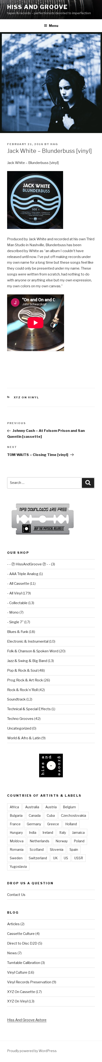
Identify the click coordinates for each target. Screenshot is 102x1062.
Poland (79, 841)
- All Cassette (18, 583)
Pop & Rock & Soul (22, 670)
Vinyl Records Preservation (29, 982)
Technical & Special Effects (29, 709)
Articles (13, 924)
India (32, 832)
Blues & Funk (17, 632)
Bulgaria (16, 815)
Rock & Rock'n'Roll (22, 690)
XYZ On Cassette (21, 992)
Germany (34, 824)
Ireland (47, 832)
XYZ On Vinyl (26, 397)
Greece (53, 824)
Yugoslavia (18, 866)
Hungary (16, 832)
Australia (32, 807)
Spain (74, 849)
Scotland (37, 849)
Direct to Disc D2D (22, 943)
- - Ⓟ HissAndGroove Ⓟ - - (28, 564)
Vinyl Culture (17, 972)
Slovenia (56, 849)
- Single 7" (15, 622)
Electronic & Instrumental (27, 641)
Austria (51, 807)
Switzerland (38, 858)
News (12, 953)
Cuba (51, 815)
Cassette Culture (21, 934)
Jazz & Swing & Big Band (27, 661)
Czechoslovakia (73, 815)
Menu (53, 26)
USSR (78, 858)
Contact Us (16, 895)
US (66, 858)
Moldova (16, 841)
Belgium (69, 807)
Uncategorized (19, 728)
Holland (71, 824)
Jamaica (78, 832)
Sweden (16, 858)
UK (55, 858)
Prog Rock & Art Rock (25, 680)
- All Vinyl (14, 593)
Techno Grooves (20, 719)
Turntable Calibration (23, 963)
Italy (62, 832)
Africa (14, 807)
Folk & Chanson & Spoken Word (32, 651)
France (15, 824)
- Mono (13, 612)
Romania (16, 849)
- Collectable (17, 603)
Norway (62, 841)
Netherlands (39, 841)
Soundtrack (16, 699)
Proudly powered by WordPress (32, 1051)
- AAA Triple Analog (22, 574)
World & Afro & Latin (24, 738)
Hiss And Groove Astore (26, 1020)
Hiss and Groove (37, 7)
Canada (35, 815)
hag (54, 144)
